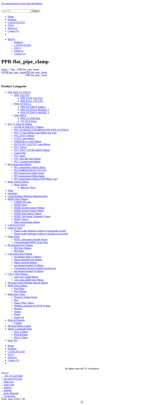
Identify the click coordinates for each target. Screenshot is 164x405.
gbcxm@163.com (11, 378)
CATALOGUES (16, 22)
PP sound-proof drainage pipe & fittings (28, 282)
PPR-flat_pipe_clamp (36, 72)
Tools (10, 190)
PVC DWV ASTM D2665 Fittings (32, 150)
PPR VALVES (21, 95)
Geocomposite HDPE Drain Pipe (31, 242)
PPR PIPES (20, 115)
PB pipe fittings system (19, 326)
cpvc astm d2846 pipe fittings (29, 279)
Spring (17, 311)
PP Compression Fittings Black (29, 167)
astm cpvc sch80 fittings (26, 277)
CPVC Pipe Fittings (18, 274)
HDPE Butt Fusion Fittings (28, 213)
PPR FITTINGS (22, 104)
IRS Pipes (19, 251)
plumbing (12, 193)
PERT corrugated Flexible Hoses (30, 239)
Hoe (16, 300)
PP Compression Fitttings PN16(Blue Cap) (35, 179)
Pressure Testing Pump (25, 297)
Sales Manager (10, 393)
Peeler (17, 314)
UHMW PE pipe (22, 202)
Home (11, 16)
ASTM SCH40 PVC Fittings (29, 127)
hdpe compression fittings (27, 222)
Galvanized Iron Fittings (20, 253)
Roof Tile (12, 340)
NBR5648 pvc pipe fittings (27, 141)
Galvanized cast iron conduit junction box (35, 268)
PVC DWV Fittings (24, 135)
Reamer (18, 308)
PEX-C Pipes (21, 337)
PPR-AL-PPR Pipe (30, 118)
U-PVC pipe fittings (24, 138)
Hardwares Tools (16, 294)
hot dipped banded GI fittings (29, 265)
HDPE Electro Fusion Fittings (29, 207)
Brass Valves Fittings (18, 181)
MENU (11, 39)
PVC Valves (20, 147)
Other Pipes (14, 236)
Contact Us (13, 31)
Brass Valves (20, 184)
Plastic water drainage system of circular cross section (41, 233)
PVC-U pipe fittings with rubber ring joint (35, 132)
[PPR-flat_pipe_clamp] (13, 72)
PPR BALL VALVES (31, 101)
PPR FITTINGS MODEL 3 (34, 112)
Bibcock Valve (27, 187)
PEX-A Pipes (21, 331)
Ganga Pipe (20, 153)
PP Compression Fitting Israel (29, 173)
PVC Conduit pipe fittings (27, 161)
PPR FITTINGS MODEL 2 (34, 109)
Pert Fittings (20, 291)
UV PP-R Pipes (28, 121)
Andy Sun (7, 384)
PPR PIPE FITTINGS (19, 92)
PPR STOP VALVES (31, 98)
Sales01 (6, 387)
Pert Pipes (19, 288)
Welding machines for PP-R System (32, 305)
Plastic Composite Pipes (20, 328)
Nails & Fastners (16, 320)
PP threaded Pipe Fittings (20, 245)
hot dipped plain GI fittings (27, 256)
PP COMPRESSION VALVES (30, 170)
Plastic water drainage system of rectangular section (40, 230)
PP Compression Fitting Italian (29, 176)
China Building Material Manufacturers (27, 196)
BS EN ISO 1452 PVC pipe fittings (32, 144)
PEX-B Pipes (21, 334)
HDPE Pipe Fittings (18, 199)
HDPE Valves (21, 219)
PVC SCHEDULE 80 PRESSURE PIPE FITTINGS (41, 129)
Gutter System (15, 228)
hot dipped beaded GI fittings (29, 271)
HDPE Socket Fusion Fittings (29, 210)
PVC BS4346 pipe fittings (27, 158)
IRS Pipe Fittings (22, 248)
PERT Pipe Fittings (17, 285)
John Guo (7, 381)
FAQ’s (11, 25)
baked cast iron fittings (25, 262)
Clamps (18, 323)
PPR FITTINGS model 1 (33, 106)
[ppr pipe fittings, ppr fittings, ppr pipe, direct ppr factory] (21, 3)
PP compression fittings (19, 164)
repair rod (19, 317)
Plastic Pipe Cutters (24, 303)
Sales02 (6, 390)
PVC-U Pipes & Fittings (20, 124)
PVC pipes (19, 155)
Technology (8, 396)
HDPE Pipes (20, 204)
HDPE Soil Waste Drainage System (32, 216)
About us (12, 28)
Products (12, 19)
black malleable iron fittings (28, 259)
